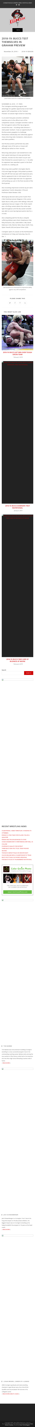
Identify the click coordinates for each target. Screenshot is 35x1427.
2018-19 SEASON (27, 51)
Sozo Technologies (25, 1425)
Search (4, 670)
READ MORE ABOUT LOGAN (11, 1394)
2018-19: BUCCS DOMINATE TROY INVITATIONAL (17, 507)
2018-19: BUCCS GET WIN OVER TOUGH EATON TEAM (17, 353)
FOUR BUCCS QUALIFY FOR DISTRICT (12, 846)
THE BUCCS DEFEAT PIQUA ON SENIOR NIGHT (15, 853)
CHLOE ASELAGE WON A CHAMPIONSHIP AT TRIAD (16, 855)
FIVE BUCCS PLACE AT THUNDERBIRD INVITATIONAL (17, 859)
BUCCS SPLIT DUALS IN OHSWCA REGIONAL (14, 857)
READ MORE (6, 1063)
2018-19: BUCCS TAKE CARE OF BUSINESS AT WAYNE (17, 660)
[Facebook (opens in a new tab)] (19, 5)
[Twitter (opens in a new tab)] (16, 5)
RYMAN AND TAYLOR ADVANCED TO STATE (14, 839)
